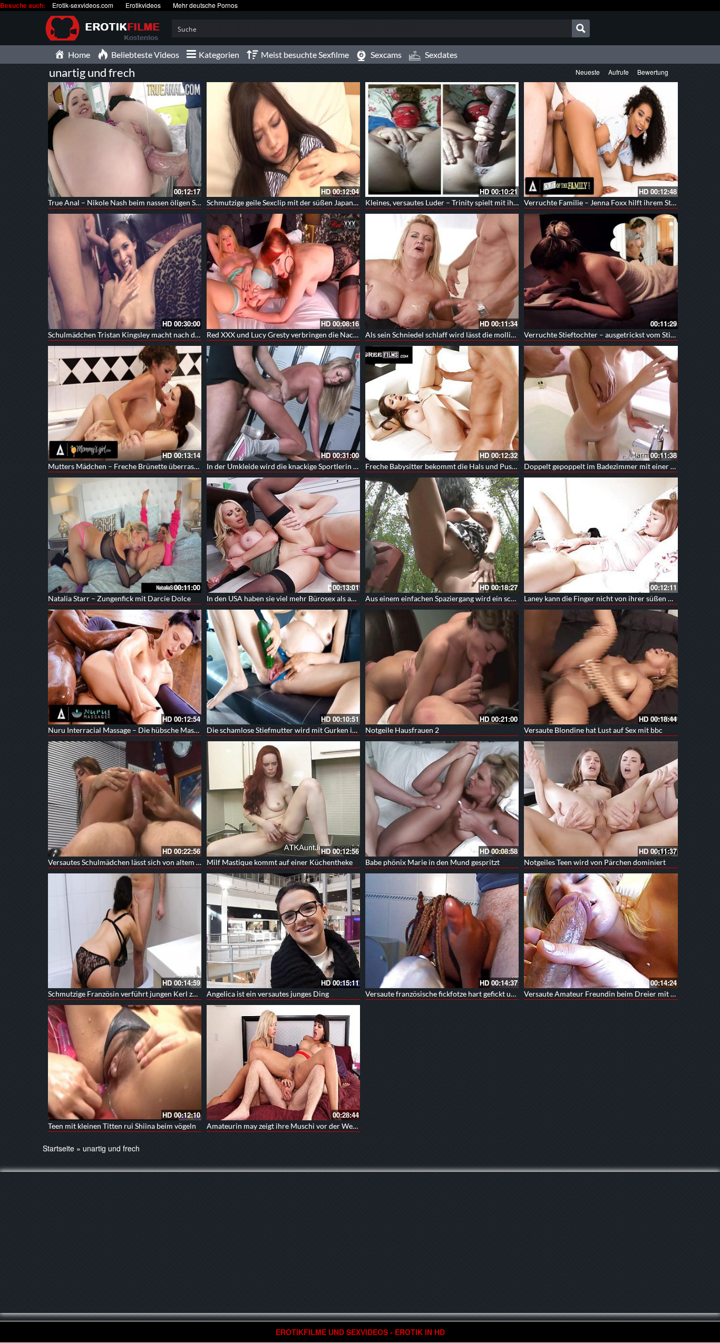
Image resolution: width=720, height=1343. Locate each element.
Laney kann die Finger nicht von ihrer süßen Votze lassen (616, 598)
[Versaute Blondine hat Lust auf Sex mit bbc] (600, 667)
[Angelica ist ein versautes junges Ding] (283, 930)
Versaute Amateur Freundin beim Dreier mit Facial (607, 993)
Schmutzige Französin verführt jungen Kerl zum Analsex (139, 993)
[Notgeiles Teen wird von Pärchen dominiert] (600, 798)
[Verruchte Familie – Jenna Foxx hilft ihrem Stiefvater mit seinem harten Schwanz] (600, 139)
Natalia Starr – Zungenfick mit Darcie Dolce (119, 598)
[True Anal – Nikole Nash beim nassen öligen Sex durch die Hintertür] (124, 139)
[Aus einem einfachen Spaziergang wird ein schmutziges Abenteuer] (442, 534)
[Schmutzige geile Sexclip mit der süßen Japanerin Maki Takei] (283, 139)
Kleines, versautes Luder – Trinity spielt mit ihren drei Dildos (463, 202)
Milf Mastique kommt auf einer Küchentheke (280, 862)
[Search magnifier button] (581, 28)
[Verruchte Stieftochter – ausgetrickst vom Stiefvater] (600, 271)
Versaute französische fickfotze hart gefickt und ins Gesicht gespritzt (476, 993)
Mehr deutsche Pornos (205, 5)
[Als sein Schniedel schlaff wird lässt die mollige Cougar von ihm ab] (442, 271)
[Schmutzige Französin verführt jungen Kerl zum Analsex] (124, 930)
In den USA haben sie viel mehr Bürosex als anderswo (293, 598)
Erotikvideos (143, 5)
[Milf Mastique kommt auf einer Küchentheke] (283, 798)
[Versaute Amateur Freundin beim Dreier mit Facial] (600, 930)
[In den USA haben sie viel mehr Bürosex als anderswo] (283, 534)
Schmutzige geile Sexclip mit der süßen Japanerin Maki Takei (304, 202)
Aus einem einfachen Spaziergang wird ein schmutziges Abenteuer (472, 598)
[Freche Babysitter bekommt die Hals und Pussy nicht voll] (442, 403)
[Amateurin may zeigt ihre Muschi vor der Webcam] (283, 1061)
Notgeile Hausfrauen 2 (402, 729)
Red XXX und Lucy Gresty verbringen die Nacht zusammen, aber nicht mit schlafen (340, 334)
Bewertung (652, 71)
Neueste (588, 71)
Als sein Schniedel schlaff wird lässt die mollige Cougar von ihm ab (473, 334)
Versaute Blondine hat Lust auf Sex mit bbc (593, 729)
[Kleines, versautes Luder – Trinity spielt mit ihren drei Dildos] (442, 139)
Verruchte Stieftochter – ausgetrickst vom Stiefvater (609, 334)
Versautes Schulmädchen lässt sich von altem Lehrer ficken (143, 862)
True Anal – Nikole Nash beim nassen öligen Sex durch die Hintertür (158, 202)
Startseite (58, 1148)
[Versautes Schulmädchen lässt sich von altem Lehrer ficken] (124, 798)
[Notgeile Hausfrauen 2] (442, 667)
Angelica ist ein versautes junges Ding (268, 993)
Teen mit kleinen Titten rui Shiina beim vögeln (122, 1125)
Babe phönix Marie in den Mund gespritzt (432, 862)
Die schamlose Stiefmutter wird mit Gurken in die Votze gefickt (309, 729)
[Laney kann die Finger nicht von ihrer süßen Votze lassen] (600, 534)
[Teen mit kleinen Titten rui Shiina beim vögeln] (124, 1062)
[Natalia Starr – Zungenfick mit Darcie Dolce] (124, 534)
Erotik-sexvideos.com (82, 5)
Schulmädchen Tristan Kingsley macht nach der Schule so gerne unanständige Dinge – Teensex (201, 334)
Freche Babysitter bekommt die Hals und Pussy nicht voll (458, 466)
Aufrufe (618, 71)
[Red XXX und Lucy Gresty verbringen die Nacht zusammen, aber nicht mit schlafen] (283, 271)
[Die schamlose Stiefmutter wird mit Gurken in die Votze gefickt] (283, 667)
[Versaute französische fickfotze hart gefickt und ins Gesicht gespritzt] (442, 930)
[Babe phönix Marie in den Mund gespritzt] (442, 798)
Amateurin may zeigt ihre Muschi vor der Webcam (289, 1125)
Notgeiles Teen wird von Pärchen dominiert (595, 862)
